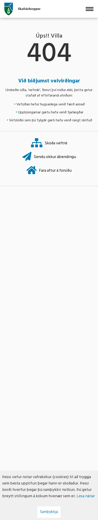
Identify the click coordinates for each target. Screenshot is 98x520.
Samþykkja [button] (49, 512)
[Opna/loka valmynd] (89, 9)
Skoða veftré (56, 143)
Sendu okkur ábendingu (55, 157)
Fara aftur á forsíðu (55, 170)
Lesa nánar (86, 496)
